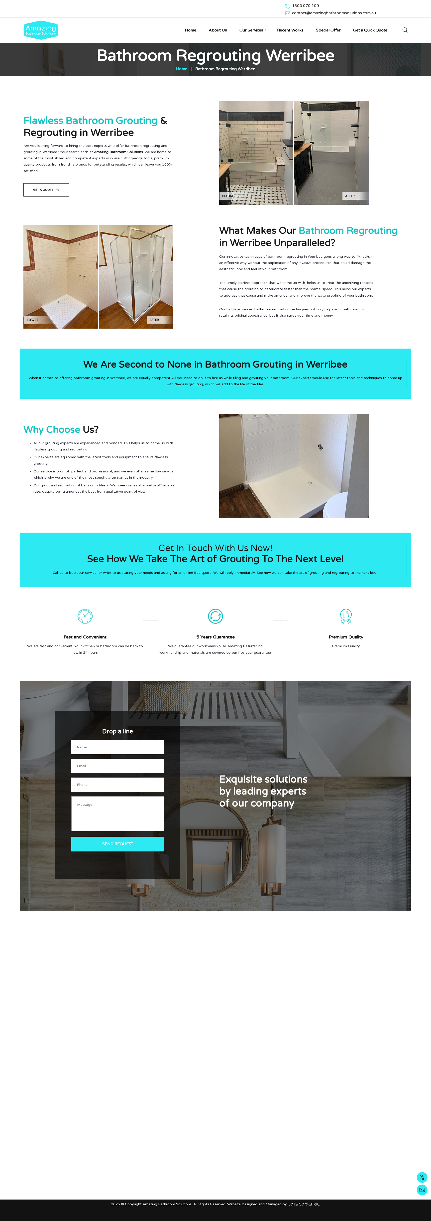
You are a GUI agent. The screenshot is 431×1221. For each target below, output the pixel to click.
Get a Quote (43, 190)
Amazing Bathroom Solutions (118, 152)
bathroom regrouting (272, 309)
